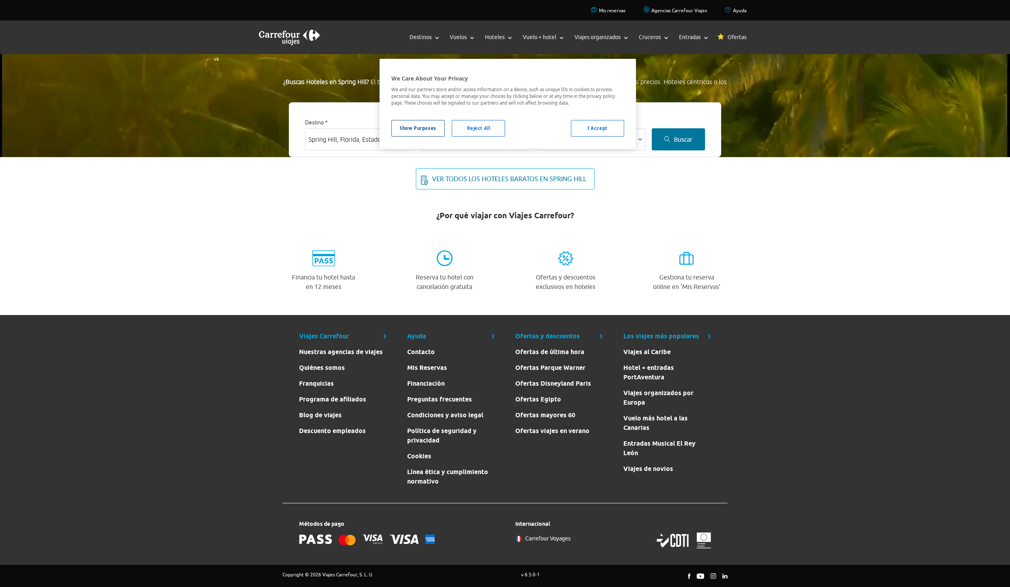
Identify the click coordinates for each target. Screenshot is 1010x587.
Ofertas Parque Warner (550, 367)
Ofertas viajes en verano (552, 431)
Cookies (419, 456)
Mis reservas (612, 10)
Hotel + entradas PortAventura (648, 372)
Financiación (426, 383)
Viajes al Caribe (647, 352)
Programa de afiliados (332, 399)
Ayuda (739, 10)
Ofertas (737, 37)
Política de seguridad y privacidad (442, 435)
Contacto (421, 352)
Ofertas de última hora (549, 352)
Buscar (683, 139)
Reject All (478, 128)
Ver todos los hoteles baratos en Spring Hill (509, 178)
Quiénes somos (322, 367)
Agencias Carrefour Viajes (679, 10)
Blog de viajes (320, 415)
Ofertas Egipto (538, 399)
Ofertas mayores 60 (545, 415)
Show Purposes (418, 128)
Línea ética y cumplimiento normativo (447, 476)
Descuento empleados (332, 431)
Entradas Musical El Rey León (659, 448)
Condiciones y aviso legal (445, 415)
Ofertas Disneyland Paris (553, 383)
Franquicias (316, 383)
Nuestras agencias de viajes (341, 352)
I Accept (597, 128)
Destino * (316, 122)
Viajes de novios (648, 469)
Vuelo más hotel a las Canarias (655, 422)
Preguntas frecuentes (439, 399)
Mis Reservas (427, 367)
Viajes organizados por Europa (658, 397)
